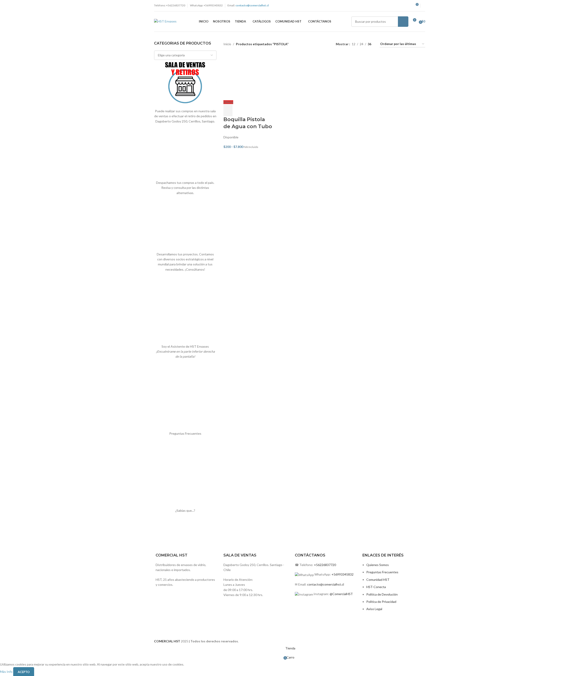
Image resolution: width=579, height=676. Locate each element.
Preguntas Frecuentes (382, 572)
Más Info (6, 671)
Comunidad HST (377, 579)
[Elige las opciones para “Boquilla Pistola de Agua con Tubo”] (228, 110)
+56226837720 (325, 565)
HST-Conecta (376, 587)
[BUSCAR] (403, 21)
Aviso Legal (374, 609)
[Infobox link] (255, 564)
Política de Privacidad (381, 602)
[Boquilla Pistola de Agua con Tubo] (247, 77)
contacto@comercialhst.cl (325, 584)
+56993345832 (342, 574)
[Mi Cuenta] (423, 5)
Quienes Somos (377, 565)
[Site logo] (165, 21)
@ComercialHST (341, 594)
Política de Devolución (382, 594)
